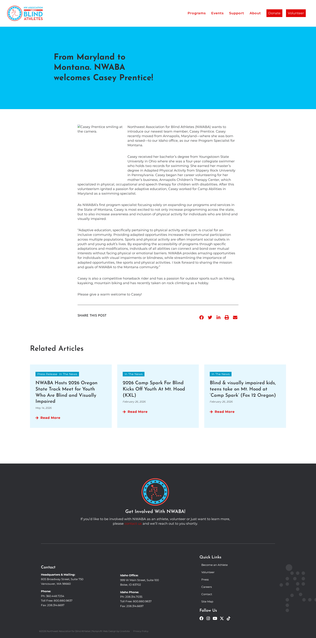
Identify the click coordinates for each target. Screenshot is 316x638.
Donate (274, 13)
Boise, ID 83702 (130, 584)
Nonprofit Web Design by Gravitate (111, 631)
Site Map (207, 601)
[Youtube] (215, 618)
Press (205, 579)
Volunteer (296, 13)
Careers (206, 587)
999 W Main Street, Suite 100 (139, 580)
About (255, 13)
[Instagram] (208, 618)
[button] (201, 317)
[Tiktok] (229, 618)
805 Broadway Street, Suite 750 (62, 579)
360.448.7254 (55, 596)
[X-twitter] (222, 618)
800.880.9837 (63, 600)
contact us (133, 524)
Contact (206, 594)
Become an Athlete (214, 565)
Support (236, 13)
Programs (197, 13)
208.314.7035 (133, 596)
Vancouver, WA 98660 (56, 583)
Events (217, 13)
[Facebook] (202, 618)
